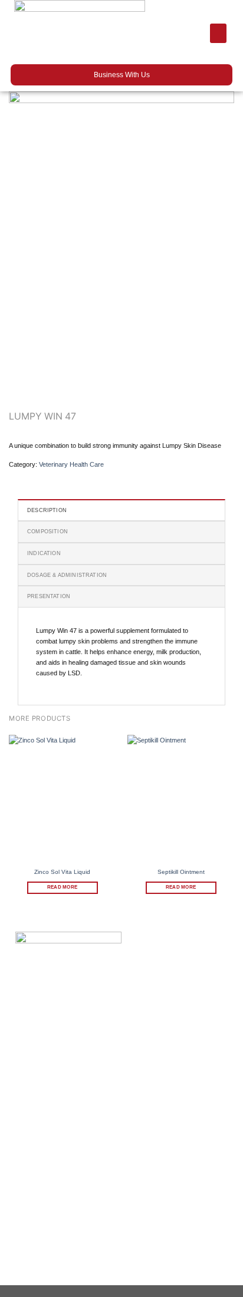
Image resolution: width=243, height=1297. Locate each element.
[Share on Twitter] (55, 475)
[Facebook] (21, 1274)
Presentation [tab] (48, 596)
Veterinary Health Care (71, 464)
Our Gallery (33, 1101)
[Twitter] (74, 1274)
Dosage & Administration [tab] (67, 575)
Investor (28, 1116)
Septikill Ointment (181, 872)
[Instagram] (48, 1274)
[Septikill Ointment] (180, 799)
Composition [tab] (47, 531)
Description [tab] (47, 510)
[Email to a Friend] (74, 475)
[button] (218, 33)
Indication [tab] (44, 553)
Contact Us (33, 1147)
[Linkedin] (100, 1274)
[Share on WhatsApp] (18, 475)
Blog (22, 1131)
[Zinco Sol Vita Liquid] (62, 799)
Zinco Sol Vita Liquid (62, 872)
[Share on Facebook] (37, 475)
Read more (62, 887)
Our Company (37, 1085)
